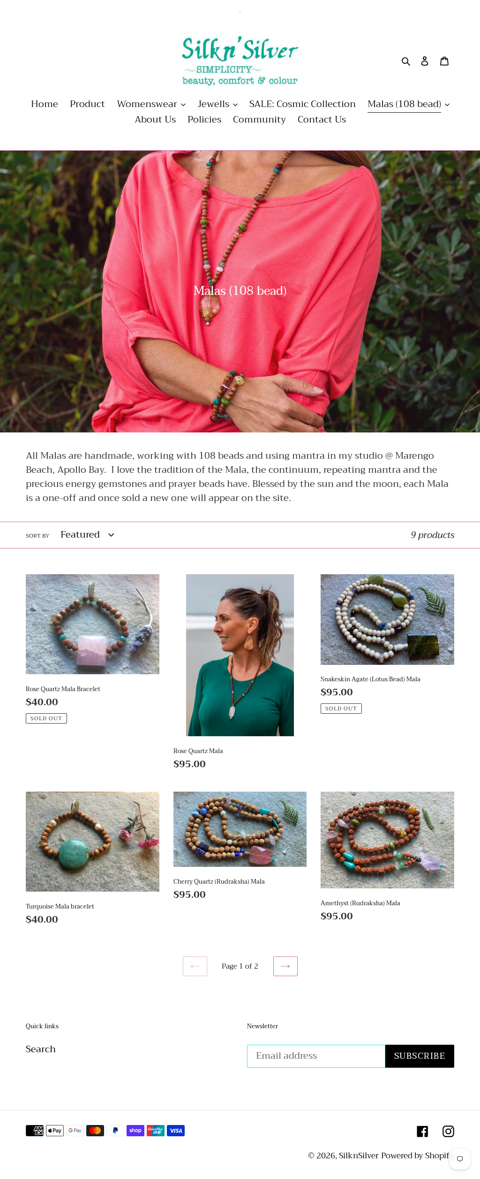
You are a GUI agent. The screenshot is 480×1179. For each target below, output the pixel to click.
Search (41, 1049)
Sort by (38, 536)
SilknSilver (359, 1156)
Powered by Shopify (417, 1156)
